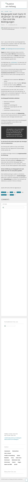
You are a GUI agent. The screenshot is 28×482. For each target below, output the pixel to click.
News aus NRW (8, 464)
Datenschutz (15, 451)
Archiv (15, 464)
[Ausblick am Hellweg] (10, 6)
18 (6, 24)
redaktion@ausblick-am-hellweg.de (12, 438)
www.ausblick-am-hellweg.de (11, 439)
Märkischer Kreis (16, 460)
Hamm (14, 462)
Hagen (19, 462)
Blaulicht (6, 457)
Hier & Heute (7, 453)
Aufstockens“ (14, 62)
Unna (12, 457)
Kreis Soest (7, 462)
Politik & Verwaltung (9, 455)
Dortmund (7, 460)
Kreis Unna (18, 457)
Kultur (18, 455)
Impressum (7, 451)
